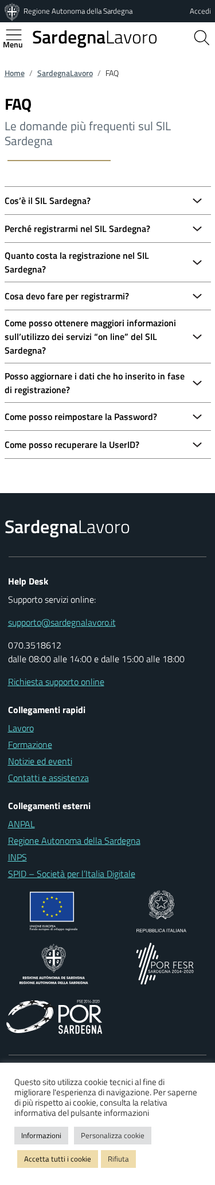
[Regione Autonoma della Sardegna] (13, 11)
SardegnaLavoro (65, 73)
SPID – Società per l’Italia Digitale (71, 873)
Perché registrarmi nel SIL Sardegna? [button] (77, 228)
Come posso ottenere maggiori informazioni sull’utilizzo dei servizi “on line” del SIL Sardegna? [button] (90, 336)
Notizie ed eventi (40, 761)
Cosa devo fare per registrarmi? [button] (67, 296)
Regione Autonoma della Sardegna (78, 11)
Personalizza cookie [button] (112, 1135)
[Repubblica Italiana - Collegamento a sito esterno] (161, 910)
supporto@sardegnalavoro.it (62, 622)
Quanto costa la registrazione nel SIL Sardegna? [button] (77, 262)
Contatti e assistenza (48, 777)
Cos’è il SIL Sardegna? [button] (48, 200)
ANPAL (21, 824)
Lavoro (95, 36)
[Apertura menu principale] (18, 34)
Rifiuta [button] (118, 1158)
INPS (17, 857)
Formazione (30, 744)
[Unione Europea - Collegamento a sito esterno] (53, 910)
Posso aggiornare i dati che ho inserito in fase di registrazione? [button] (95, 383)
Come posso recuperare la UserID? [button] (72, 444)
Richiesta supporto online (56, 681)
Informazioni (41, 1135)
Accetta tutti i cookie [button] (57, 1158)
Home (15, 73)
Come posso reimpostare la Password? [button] (81, 416)
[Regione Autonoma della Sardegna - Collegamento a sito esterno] (53, 963)
